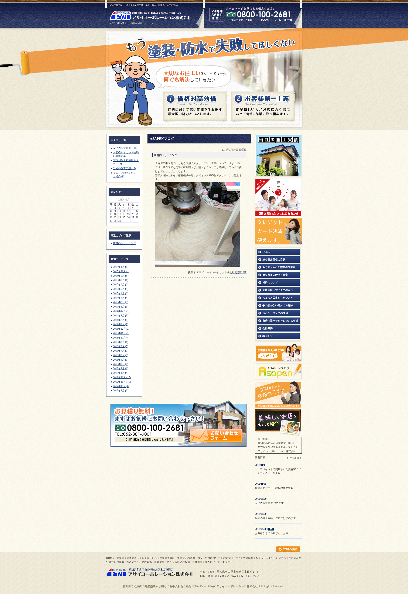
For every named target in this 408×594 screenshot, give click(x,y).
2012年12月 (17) (122, 377)
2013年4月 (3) (120, 359)
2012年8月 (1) (120, 390)
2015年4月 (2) (120, 293)
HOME (110, 558)
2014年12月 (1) (121, 311)
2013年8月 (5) (120, 346)
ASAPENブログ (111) (125, 148)
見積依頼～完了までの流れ (238, 558)
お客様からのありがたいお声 (271, 533)
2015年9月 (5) (120, 275)
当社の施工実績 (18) (124, 168)
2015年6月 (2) (120, 284)
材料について (212, 558)
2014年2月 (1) (120, 324)
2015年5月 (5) (120, 289)
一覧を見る (296, 457)
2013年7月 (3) (120, 350)
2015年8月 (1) (120, 280)
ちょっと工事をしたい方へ (271, 558)
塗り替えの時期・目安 (190, 558)
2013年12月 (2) (121, 328)
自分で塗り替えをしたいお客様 (172, 561)
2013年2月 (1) (120, 368)
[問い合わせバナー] (178, 445)
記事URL (241, 272)
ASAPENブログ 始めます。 (270, 503)
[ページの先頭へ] (289, 549)
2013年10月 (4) (121, 337)
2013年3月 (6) (120, 364)
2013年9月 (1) (120, 342)
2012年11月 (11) (122, 381)
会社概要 (197, 561)
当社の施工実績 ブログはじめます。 (276, 518)
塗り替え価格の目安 (127, 558)
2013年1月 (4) (120, 372)
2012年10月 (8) (121, 386)
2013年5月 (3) (120, 355)
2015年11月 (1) (121, 271)
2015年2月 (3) (120, 302)
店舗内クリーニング (124, 243)
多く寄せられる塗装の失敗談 (158, 558)
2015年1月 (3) (120, 306)
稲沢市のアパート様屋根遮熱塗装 (274, 488)
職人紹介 (210, 561)
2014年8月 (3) (120, 315)
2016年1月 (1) (120, 266)
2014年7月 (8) (120, 320)
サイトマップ (225, 561)
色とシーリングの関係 (139, 561)
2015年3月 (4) (120, 297)
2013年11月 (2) (121, 333)
